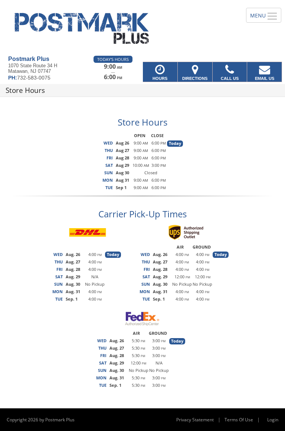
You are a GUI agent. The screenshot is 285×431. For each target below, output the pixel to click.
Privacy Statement (195, 420)
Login (272, 420)
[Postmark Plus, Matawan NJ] (142, 28)
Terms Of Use (239, 420)
